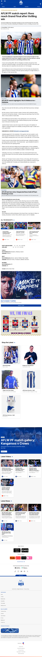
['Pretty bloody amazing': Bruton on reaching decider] (7, 232)
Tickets (2, 596)
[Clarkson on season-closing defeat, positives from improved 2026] (7, 468)
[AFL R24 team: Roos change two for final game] (7, 532)
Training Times (3, 611)
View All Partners (20, 561)
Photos (38, 6)
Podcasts (26, 6)
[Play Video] (21, 86)
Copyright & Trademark (21, 651)
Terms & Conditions (21, 648)
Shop (2, 594)
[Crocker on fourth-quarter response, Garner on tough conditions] (7, 488)
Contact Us (3, 622)
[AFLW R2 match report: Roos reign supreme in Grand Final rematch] (34, 513)
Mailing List (3, 620)
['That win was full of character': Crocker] (20, 232)
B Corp (2, 617)
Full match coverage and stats (21, 131)
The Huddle (3, 603)
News (15, 6)
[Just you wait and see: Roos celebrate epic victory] (34, 232)
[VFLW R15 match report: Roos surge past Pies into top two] (21, 513)
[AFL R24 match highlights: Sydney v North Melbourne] (21, 468)
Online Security (21, 653)
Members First (3, 605)
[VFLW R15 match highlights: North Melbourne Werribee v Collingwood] (34, 468)
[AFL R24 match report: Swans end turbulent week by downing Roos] (7, 513)
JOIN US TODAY (21, 305)
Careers (2, 613)
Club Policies (3, 615)
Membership (3, 598)
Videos (3, 6)
